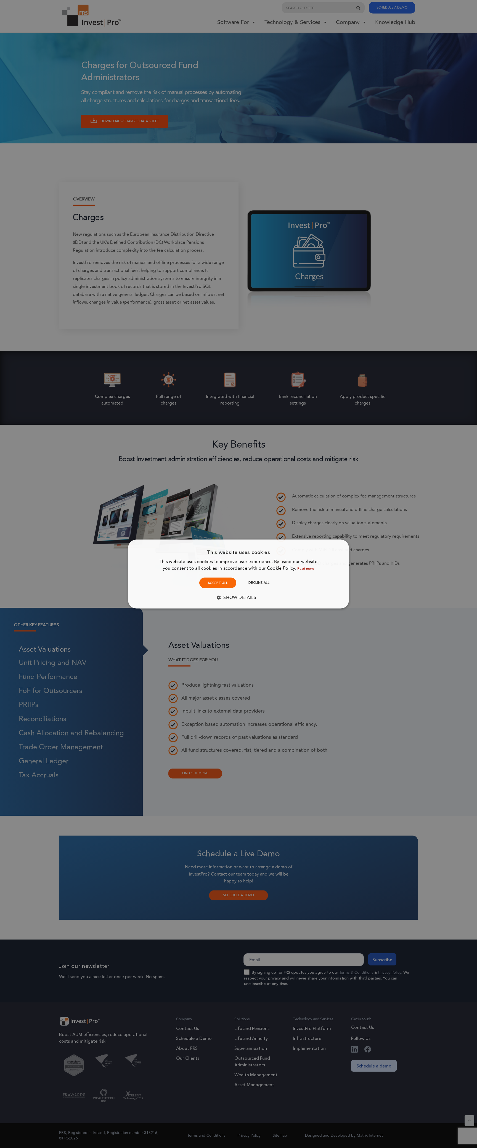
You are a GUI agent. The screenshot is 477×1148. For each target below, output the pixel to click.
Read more (305, 568)
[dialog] (238, 574)
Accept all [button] (218, 583)
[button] (238, 598)
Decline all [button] (258, 582)
